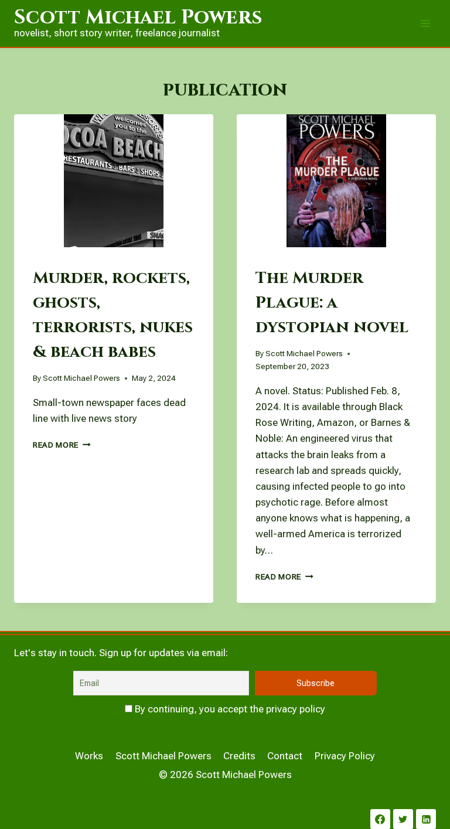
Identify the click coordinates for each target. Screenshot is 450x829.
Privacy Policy (345, 756)
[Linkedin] (426, 819)
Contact (284, 756)
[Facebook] (380, 819)
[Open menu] (425, 23)
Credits (239, 756)
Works (89, 756)
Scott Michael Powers (81, 378)
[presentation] (113, 180)
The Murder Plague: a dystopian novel (331, 302)
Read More (62, 444)
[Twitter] (403, 819)
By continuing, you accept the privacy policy (228, 709)
